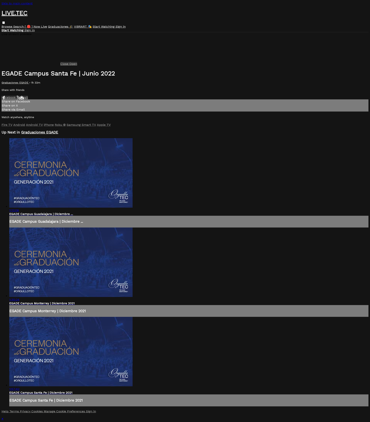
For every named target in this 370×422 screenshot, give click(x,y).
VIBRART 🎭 (83, 26)
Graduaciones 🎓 (60, 26)
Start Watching (104, 26)
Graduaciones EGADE (15, 82)
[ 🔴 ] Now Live (36, 26)
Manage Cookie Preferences (65, 411)
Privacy (25, 411)
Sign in (121, 26)
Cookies (37, 411)
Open (73, 64)
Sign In (29, 30)
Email (23, 97)
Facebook (9, 97)
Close (64, 64)
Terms (14, 411)
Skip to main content (17, 3)
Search (19, 26)
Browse (7, 26)
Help (5, 411)
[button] (3, 22)
